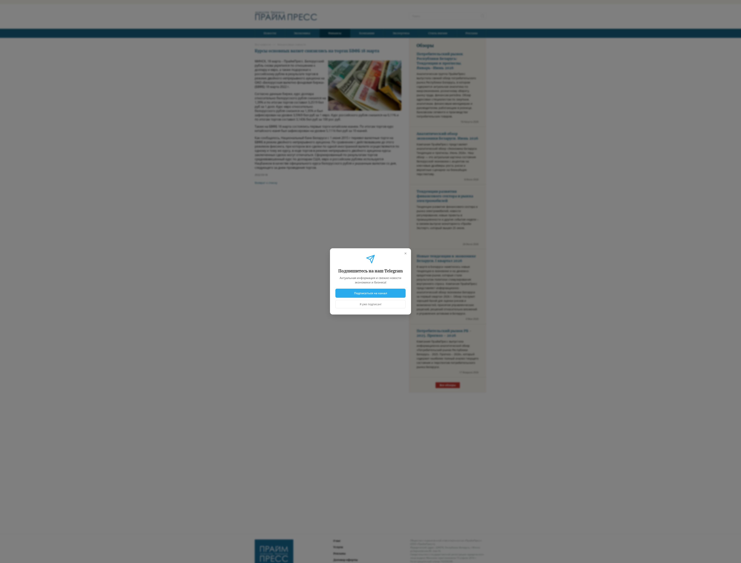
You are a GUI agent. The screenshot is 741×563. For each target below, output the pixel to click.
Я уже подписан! (370, 304)
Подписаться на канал (370, 293)
